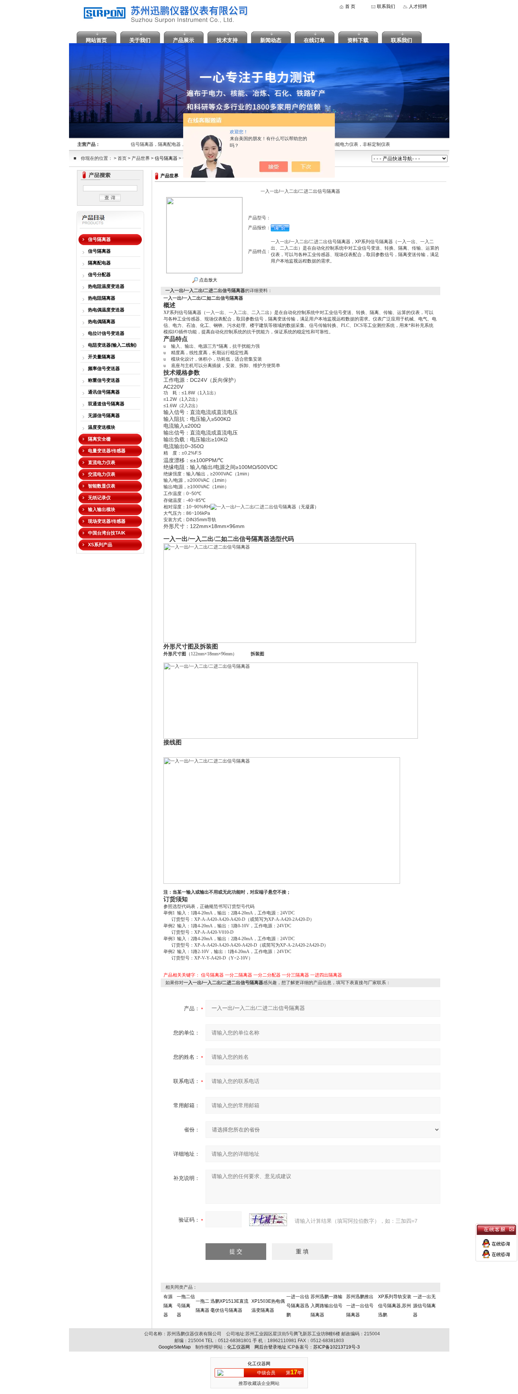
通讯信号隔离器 (104, 392)
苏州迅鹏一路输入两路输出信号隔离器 (326, 1305)
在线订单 (314, 40)
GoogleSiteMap (175, 1347)
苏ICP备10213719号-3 (336, 1347)
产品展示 (183, 40)
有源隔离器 (168, 1305)
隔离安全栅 (99, 439)
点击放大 (207, 280)
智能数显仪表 (101, 486)
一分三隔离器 (295, 975)
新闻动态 (270, 40)
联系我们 (386, 6)
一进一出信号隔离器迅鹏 (297, 1305)
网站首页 (96, 40)
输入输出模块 (101, 509)
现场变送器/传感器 (107, 521)
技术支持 (227, 40)
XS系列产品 (100, 544)
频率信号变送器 (104, 368)
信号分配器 (99, 274)
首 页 (350, 6)
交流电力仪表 (101, 474)
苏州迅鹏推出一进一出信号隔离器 (360, 1305)
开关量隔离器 (101, 356)
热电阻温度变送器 (106, 286)
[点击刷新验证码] (268, 1219)
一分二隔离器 (238, 975)
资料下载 (358, 40)
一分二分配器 (267, 975)
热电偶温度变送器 (106, 310)
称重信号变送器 (104, 380)
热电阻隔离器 (101, 298)
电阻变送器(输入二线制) (112, 345)
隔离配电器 (99, 263)
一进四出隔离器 (326, 975)
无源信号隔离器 (104, 415)
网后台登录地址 (270, 1347)
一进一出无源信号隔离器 (424, 1305)
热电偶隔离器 (101, 321)
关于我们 (140, 40)
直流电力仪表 (101, 462)
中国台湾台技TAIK (107, 533)
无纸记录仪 (99, 497)
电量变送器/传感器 (107, 450)
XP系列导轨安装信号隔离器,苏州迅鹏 (394, 1305)
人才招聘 (418, 6)
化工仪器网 (238, 1347)
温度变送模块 (101, 427)
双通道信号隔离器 (106, 403)
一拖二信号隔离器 (186, 1305)
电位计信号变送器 (106, 333)
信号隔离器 (166, 158)
